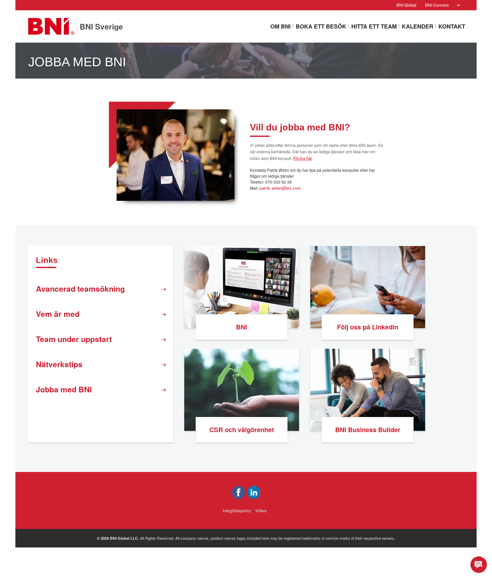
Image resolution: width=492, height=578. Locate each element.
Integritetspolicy (237, 511)
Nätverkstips (59, 363)
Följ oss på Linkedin (367, 326)
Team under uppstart (74, 338)
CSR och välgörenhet (241, 429)
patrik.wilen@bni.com (280, 188)
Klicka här (302, 158)
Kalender (417, 26)
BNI (241, 326)
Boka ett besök (321, 26)
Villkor (261, 511)
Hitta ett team (374, 26)
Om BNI (280, 26)
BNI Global (406, 5)
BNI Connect (436, 5)
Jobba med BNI (64, 389)
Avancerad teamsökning (80, 288)
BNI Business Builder (367, 429)
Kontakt (451, 26)
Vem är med (57, 313)
